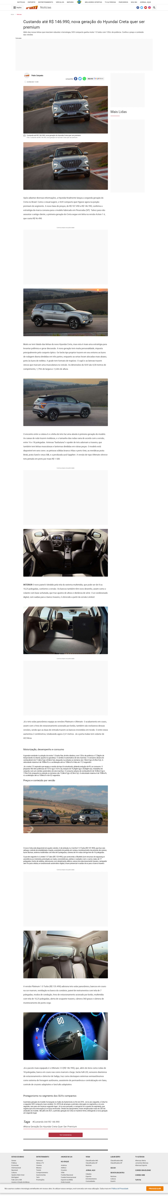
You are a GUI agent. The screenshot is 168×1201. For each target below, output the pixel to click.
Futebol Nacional (67, 1175)
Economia (15, 1165)
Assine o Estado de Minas (20, 1182)
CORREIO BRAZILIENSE (143, 1170)
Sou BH (134, 2)
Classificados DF (91, 1163)
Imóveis (70, 2)
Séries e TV (40, 1163)
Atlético (63, 1168)
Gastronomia (41, 1175)
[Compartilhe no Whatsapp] (84, 79)
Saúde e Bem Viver (17, 1175)
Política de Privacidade (119, 1188)
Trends (38, 1170)
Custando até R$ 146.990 (47, 1121)
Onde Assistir (65, 1182)
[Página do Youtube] (145, 8)
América (64, 1165)
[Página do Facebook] (138, 8)
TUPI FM (138, 1180)
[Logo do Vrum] (32, 8)
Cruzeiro (64, 1170)
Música (38, 1168)
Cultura (14, 1172)
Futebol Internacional (68, 1177)
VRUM (88, 1157)
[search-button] (154, 7)
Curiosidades (90, 1181)
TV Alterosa (110, 2)
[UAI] (79, 2)
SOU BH (113, 1168)
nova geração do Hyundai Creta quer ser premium (51, 1126)
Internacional (16, 1168)
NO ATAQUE (65, 1161)
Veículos (60, 2)
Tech (38, 1177)
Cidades (88, 1174)
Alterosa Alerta (140, 1160)
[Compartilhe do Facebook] (75, 79)
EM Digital (15, 1177)
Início (12, 14)
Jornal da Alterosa (141, 1163)
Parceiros (123, 2)
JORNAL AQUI (145, 2)
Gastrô (113, 1181)
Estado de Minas (17, 1157)
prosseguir (155, 1188)
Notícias (21, 2)
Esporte (31, 2)
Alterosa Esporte (141, 1165)
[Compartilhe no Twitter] (80, 79)
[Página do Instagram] (149, 8)
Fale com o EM (16, 1180)
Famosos (39, 1160)
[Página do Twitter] (141, 8)
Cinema (39, 1165)
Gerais (13, 1160)
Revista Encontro (117, 1173)
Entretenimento (45, 2)
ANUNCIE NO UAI (66, 1157)
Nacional (14, 1170)
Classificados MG (92, 1160)
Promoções (40, 1180)
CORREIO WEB (140, 1175)
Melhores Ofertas (93, 2)
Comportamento (42, 1172)
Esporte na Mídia (67, 1180)
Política (14, 1163)
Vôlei (62, 1172)
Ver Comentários (66, 1135)
